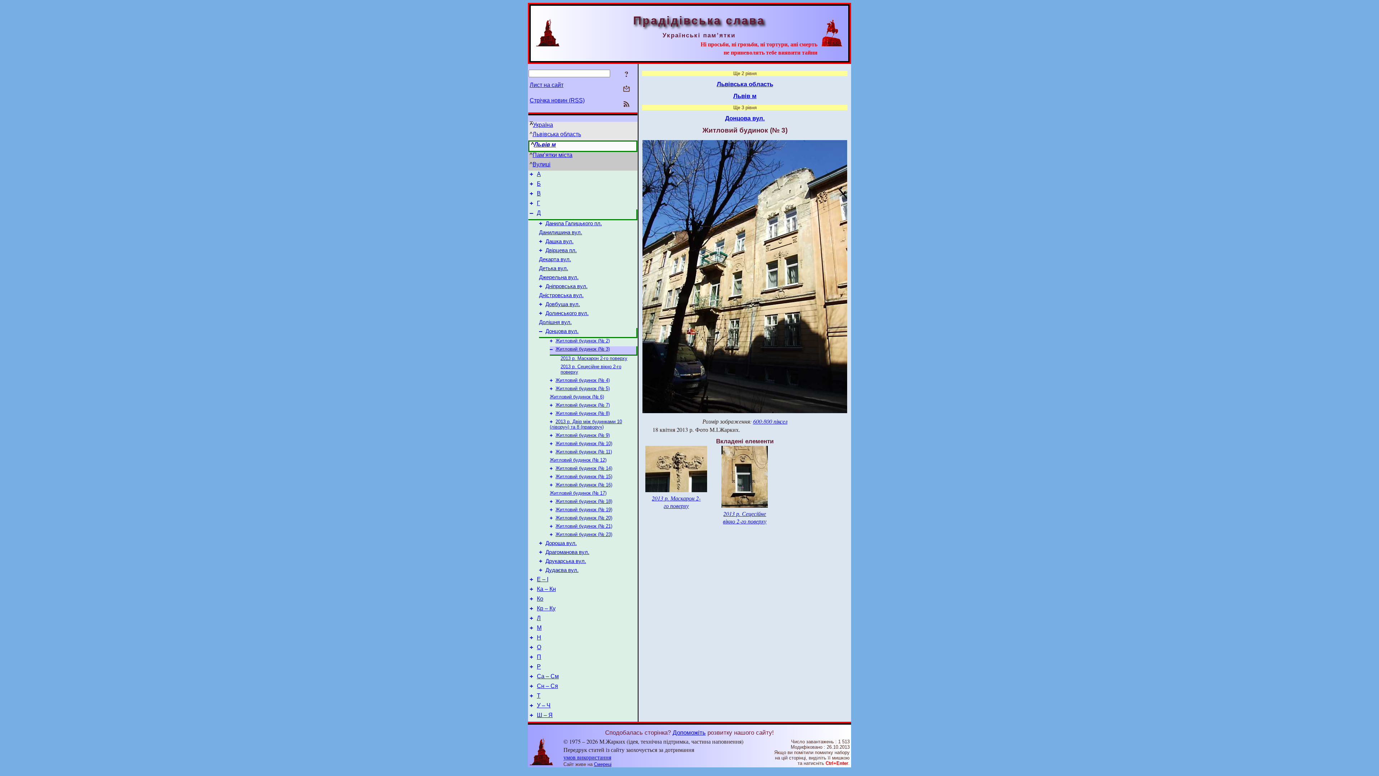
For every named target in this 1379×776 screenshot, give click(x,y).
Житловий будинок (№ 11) (584, 451)
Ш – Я (545, 715)
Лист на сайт (546, 85)
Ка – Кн (546, 589)
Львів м (545, 145)
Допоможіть (689, 732)
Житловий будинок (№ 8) (583, 413)
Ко (540, 599)
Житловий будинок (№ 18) (584, 501)
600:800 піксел (770, 421)
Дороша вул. (561, 543)
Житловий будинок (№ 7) (583, 405)
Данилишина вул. (560, 232)
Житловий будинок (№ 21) (584, 526)
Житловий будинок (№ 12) (578, 460)
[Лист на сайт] (626, 89)
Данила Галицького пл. (573, 223)
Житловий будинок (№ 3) (583, 349)
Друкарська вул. (565, 561)
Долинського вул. (567, 313)
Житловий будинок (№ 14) (584, 468)
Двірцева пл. (561, 250)
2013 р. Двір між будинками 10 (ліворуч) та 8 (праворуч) (586, 424)
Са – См (548, 676)
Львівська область (557, 134)
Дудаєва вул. (562, 570)
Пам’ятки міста (552, 155)
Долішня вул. (555, 322)
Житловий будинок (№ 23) (584, 534)
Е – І (542, 579)
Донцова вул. (562, 331)
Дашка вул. (559, 241)
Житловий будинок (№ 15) (584, 476)
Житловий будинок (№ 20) (584, 518)
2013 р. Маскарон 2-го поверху (594, 358)
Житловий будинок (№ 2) (583, 340)
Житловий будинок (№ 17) (578, 493)
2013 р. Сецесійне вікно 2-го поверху (744, 517)
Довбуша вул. (562, 304)
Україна (543, 125)
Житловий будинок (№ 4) (583, 380)
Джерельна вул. (559, 277)
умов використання (587, 757)
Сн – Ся (547, 686)
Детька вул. (553, 268)
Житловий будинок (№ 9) (583, 435)
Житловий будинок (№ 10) (584, 443)
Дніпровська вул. (566, 286)
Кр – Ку (546, 608)
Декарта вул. (555, 259)
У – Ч (544, 705)
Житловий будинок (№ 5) (583, 388)
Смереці (603, 764)
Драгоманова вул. (567, 552)
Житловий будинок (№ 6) (577, 396)
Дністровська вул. (561, 295)
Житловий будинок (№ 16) (584, 485)
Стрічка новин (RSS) (557, 100)
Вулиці (542, 164)
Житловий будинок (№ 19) (584, 509)
